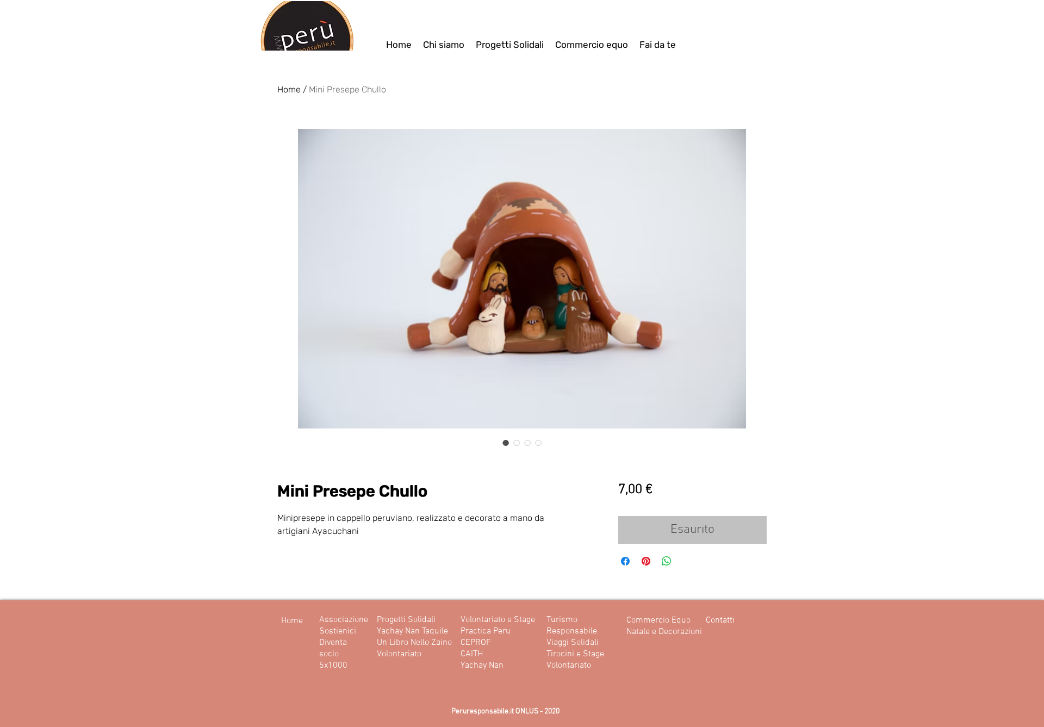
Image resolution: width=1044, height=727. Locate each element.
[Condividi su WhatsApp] (666, 561)
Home (289, 89)
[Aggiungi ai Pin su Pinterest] (645, 561)
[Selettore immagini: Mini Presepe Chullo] (505, 442)
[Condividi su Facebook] (625, 561)
